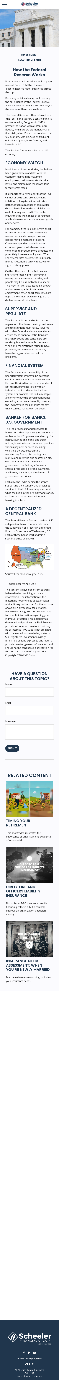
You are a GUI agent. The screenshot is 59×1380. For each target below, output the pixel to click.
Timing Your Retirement (18, 823)
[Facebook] (24, 1353)
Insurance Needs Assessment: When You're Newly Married (28, 965)
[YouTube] (35, 1353)
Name (8, 684)
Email (8, 702)
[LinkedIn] (29, 1353)
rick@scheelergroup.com (30, 1358)
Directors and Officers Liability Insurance (23, 891)
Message (10, 721)
